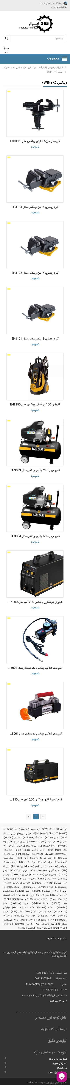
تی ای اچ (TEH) (20, 874)
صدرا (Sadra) (42, 895)
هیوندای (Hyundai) (44, 920)
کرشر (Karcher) (59, 928)
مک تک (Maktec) (23, 907)
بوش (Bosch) (27, 862)
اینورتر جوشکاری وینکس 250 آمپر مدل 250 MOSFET (34, 799)
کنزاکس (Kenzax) (26, 928)
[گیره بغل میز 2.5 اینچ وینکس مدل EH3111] (35, 113)
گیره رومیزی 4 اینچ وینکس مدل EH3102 (35, 273)
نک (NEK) (16, 911)
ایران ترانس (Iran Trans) (30, 850)
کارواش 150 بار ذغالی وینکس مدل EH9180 (35, 404)
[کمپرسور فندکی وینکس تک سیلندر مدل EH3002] (35, 639)
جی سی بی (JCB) (25, 879)
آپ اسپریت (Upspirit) (29, 829)
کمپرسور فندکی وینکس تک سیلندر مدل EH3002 (34, 668)
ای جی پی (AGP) (17, 846)
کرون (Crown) (44, 928)
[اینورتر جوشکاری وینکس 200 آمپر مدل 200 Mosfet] (35, 574)
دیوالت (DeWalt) (45, 887)
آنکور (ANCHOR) (49, 833)
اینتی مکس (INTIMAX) (43, 854)
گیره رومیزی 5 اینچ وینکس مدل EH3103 (35, 207)
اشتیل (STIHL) (60, 842)
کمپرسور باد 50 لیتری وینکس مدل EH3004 (35, 536)
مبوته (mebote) (19, 903)
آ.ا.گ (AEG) (48, 829)
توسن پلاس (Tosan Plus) (43, 874)
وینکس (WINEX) (55, 72)
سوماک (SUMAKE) (41, 891)
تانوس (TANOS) (19, 870)
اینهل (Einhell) (23, 854)
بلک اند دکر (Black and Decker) (33, 858)
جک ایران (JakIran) (46, 879)
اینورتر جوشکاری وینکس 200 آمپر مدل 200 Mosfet (34, 602)
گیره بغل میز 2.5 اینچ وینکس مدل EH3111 (35, 141)
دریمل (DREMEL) (58, 883)
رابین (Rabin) (28, 887)
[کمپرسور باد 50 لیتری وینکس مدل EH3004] (35, 508)
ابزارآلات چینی (32, 833)
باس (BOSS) (60, 858)
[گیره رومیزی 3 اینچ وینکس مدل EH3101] (35, 310)
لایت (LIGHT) (59, 903)
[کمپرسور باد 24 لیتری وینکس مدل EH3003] (35, 442)
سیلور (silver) (22, 891)
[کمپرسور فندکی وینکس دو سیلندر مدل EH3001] (35, 705)
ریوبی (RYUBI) (60, 891)
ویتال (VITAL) (11, 920)
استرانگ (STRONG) (33, 837)
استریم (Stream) (12, 837)
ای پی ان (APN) (34, 846)
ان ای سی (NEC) (17, 842)
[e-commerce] (35, 24)
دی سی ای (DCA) (21, 883)
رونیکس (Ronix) (12, 887)
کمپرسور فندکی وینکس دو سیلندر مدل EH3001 (35, 734)
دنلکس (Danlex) (40, 883)
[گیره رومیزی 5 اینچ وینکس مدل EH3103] (35, 179)
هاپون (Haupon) (46, 916)
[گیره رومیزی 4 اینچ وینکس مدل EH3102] (35, 244)
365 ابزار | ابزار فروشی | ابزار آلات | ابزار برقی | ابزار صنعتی (41, 67)
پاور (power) (11, 862)
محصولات (7, 67)
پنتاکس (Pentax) (33, 866)
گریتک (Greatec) (38, 899)
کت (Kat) (8, 924)
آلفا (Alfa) (12, 829)
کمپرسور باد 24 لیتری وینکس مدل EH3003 (35, 470)
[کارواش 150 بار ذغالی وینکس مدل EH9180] (35, 376)
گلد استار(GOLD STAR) (15, 899)
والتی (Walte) (26, 920)
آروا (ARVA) (61, 829)
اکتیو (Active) (50, 846)
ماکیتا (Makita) (40, 903)
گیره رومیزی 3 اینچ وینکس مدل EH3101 (35, 338)
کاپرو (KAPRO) (42, 924)
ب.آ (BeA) (9, 854)
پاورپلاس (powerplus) (56, 866)
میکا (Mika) (45, 911)
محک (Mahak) (45, 907)
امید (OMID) (33, 842)
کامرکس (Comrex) (24, 924)
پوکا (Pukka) (17, 866)
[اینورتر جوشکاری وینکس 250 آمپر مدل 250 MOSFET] (35, 771)
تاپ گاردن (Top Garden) (45, 870)
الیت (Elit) (46, 842)
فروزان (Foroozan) (24, 895)
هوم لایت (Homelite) (24, 916)
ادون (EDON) (51, 837)
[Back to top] (4, 1078)
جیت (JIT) (9, 879)
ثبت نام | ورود (57, 7)
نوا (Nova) (30, 911)
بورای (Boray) (45, 862)
